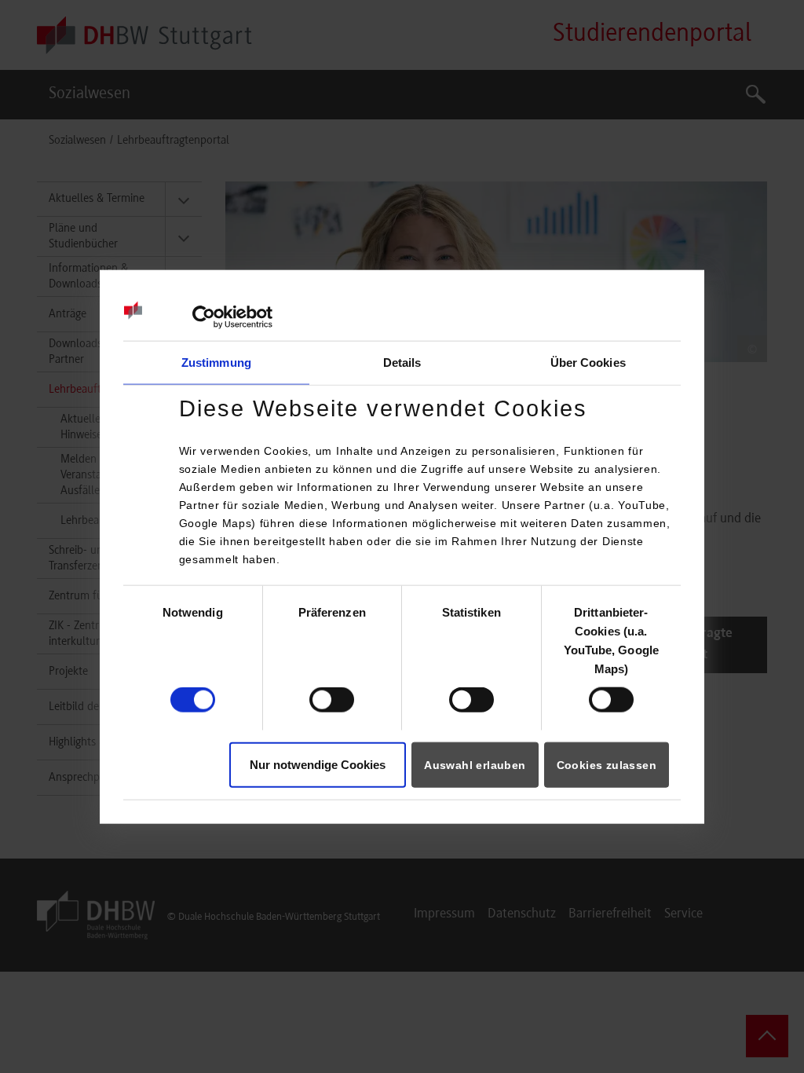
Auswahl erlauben (474, 764)
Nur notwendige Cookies (318, 764)
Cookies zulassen (606, 764)
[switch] (331, 699)
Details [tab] (402, 362)
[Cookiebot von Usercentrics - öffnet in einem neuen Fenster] (203, 317)
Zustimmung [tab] (216, 362)
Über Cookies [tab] (588, 362)
